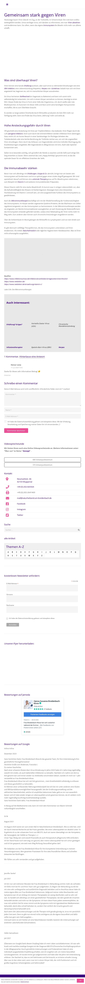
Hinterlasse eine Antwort (32, 356)
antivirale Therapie (39, 179)
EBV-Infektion (9, 88)
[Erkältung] (16, 314)
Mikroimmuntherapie (19, 201)
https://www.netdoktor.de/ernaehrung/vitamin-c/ (23, 284)
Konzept (26, 451)
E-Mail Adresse (12, 584)
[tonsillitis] (70, 314)
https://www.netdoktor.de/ (14, 281)
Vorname (9, 594)
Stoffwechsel (24, 96)
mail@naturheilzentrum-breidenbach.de (34, 498)
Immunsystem (48, 25)
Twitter (20, 515)
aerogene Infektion (15, 133)
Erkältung (27, 86)
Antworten (7, 375)
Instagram (21, 509)
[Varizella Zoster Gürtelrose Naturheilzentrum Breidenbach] (42, 314)
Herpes (44, 88)
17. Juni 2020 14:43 (16, 368)
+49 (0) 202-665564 (25, 486)
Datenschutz (25, 982)
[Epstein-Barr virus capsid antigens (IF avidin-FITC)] (42, 337)
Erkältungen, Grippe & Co (37, 173)
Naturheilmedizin (29, 230)
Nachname (10, 605)
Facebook (21, 503)
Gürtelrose (55, 88)
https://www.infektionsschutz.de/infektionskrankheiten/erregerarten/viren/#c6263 (35, 279)
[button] (7, 4)
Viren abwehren (74, 22)
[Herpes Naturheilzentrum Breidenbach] (70, 337)
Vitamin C (21, 182)
